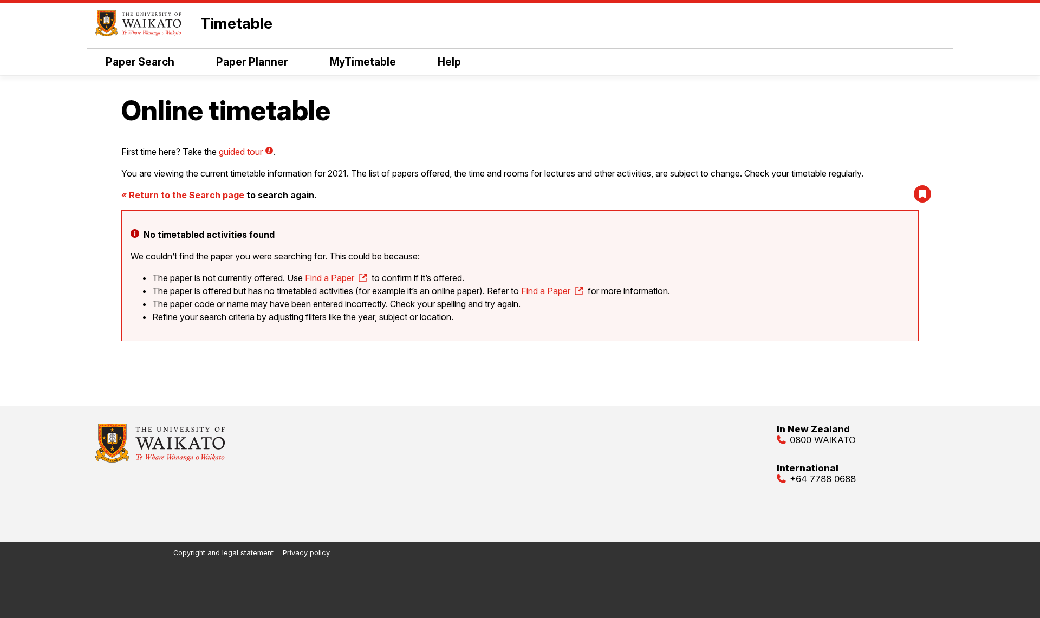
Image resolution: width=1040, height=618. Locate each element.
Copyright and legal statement (223, 553)
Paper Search (140, 61)
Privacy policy (306, 553)
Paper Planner (252, 61)
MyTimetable (363, 61)
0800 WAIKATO (823, 439)
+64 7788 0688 (823, 478)
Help (449, 61)
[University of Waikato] (160, 459)
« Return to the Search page (182, 195)
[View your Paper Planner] (922, 194)
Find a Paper (329, 277)
